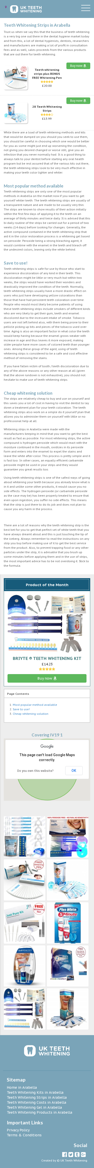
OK (73, 771)
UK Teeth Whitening (73, 1160)
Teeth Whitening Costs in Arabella (36, 1102)
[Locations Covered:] (6, 7)
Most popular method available (35, 705)
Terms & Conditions (24, 1135)
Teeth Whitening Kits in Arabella (35, 1092)
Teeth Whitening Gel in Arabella (34, 1107)
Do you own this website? (35, 771)
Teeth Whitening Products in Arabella (39, 1112)
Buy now (76, 66)
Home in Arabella (22, 1087)
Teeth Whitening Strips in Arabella (37, 1097)
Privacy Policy (18, 1130)
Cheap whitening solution (30, 714)
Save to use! (21, 709)
